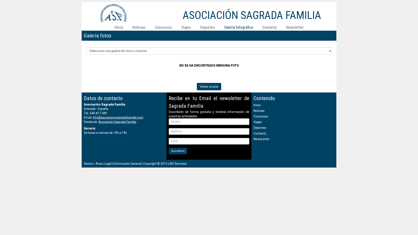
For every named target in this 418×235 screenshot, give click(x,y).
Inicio (119, 27)
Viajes (186, 27)
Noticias (138, 27)
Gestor (88, 163)
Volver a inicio (209, 86)
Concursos (163, 27)
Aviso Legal (103, 163)
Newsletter (295, 27)
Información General (127, 163)
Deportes (207, 27)
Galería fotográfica (238, 27)
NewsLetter (262, 139)
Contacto (269, 27)
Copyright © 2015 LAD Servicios (165, 163)
